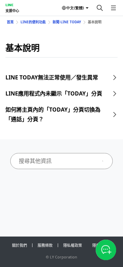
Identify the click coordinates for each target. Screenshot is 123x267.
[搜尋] (100, 8)
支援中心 (12, 10)
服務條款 (45, 245)
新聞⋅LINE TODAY (67, 22)
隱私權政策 (72, 245)
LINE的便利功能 (33, 22)
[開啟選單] (113, 8)
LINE (9, 4)
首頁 (10, 22)
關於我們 (19, 245)
